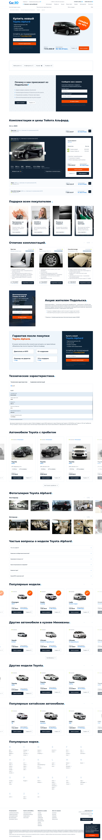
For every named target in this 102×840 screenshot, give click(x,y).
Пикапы (39, 822)
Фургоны (39, 823)
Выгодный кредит (12, 817)
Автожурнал (83, 4)
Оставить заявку (74, 101)
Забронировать (83, 173)
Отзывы (90, 815)
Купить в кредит (84, 48)
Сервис (76, 4)
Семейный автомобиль (14, 812)
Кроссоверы (40, 819)
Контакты (90, 4)
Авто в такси (26, 817)
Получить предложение (24, 43)
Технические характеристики (44, 7)
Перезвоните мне (86, 819)
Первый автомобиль (13, 814)
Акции (62, 4)
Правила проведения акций (26, 836)
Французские (55, 819)
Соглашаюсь (92, 835)
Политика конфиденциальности (14, 836)
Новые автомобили (27, 812)
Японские (54, 814)
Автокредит (49, 4)
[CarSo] (16, 2)
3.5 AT (13, 385)
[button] (11, 153)
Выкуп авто (69, 4)
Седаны (39, 812)
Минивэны (40, 825)
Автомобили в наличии (28, 814)
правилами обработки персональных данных (78, 105)
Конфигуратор (26, 815)
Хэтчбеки (40, 814)
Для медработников (13, 815)
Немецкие (54, 815)
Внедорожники (41, 820)
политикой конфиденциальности (18, 47)
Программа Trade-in (13, 819)
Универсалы (40, 817)
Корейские (54, 817)
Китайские (54, 812)
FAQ (92, 7)
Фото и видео (71, 7)
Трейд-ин (56, 4)
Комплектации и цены (14, 7)
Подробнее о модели (28, 282)
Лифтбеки (40, 815)
